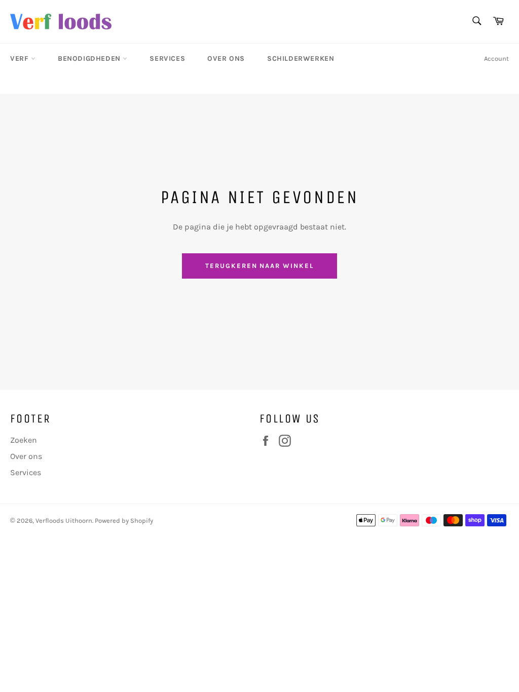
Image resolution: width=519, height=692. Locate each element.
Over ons (226, 58)
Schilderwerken (300, 58)
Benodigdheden (90, 58)
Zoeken (23, 440)
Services (167, 58)
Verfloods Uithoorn (63, 520)
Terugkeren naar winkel (259, 266)
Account (496, 58)
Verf (20, 58)
